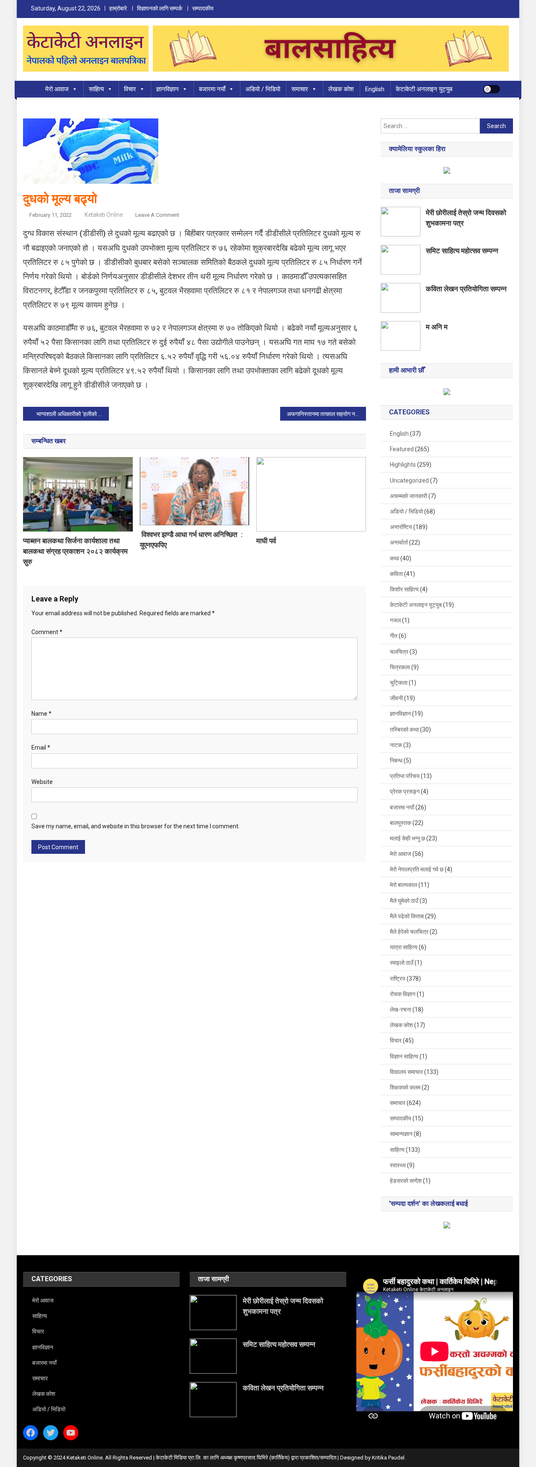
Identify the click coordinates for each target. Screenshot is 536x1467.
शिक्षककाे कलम (405, 1087)
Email (40, 747)
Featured (402, 449)
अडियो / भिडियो (262, 89)
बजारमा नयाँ (212, 89)
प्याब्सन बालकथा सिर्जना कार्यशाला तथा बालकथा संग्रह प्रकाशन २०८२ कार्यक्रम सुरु (75, 551)
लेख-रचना (400, 1009)
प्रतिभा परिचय (405, 776)
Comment (46, 632)
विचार (130, 89)
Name (41, 713)
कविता (396, 573)
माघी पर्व (266, 541)
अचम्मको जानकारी (408, 496)
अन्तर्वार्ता (399, 542)
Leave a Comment (157, 215)
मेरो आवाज (57, 89)
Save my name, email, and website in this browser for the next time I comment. (135, 826)
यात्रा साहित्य (403, 947)
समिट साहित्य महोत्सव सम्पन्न (462, 251)
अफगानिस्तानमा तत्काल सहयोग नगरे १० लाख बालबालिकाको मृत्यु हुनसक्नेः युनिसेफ (326, 414)
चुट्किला (398, 682)
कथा (394, 558)
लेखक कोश (341, 89)
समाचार (299, 89)
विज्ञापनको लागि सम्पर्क (159, 8)
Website (42, 781)
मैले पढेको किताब (407, 916)
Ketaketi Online (104, 214)
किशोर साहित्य (404, 589)
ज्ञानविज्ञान (167, 89)
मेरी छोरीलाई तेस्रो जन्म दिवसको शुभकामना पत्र (466, 217)
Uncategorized (409, 480)
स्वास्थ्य (398, 1165)
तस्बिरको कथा (404, 729)
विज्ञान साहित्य (404, 1056)
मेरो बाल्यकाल (403, 884)
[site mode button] (491, 89)
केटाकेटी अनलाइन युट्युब (424, 89)
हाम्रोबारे (118, 8)
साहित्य (96, 89)
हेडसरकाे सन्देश (406, 1180)
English (374, 89)
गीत (393, 635)
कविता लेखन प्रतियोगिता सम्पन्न (466, 289)
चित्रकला (400, 667)
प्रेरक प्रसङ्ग (405, 791)
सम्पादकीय (203, 8)
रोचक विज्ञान (402, 994)
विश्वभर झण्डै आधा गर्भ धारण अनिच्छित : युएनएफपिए (191, 539)
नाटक (396, 745)
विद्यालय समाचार (406, 1072)
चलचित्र (399, 651)
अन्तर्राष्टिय (401, 527)
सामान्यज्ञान (401, 1133)
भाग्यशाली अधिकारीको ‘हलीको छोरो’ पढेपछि (72, 414)
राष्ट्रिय (397, 978)
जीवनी (396, 698)
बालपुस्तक (400, 823)
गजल (395, 620)
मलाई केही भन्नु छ (407, 838)
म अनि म (437, 327)
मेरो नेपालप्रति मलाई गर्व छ (416, 869)
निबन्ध (396, 760)
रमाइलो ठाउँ (401, 962)
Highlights (403, 464)
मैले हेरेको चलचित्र (409, 931)
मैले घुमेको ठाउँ (404, 900)
